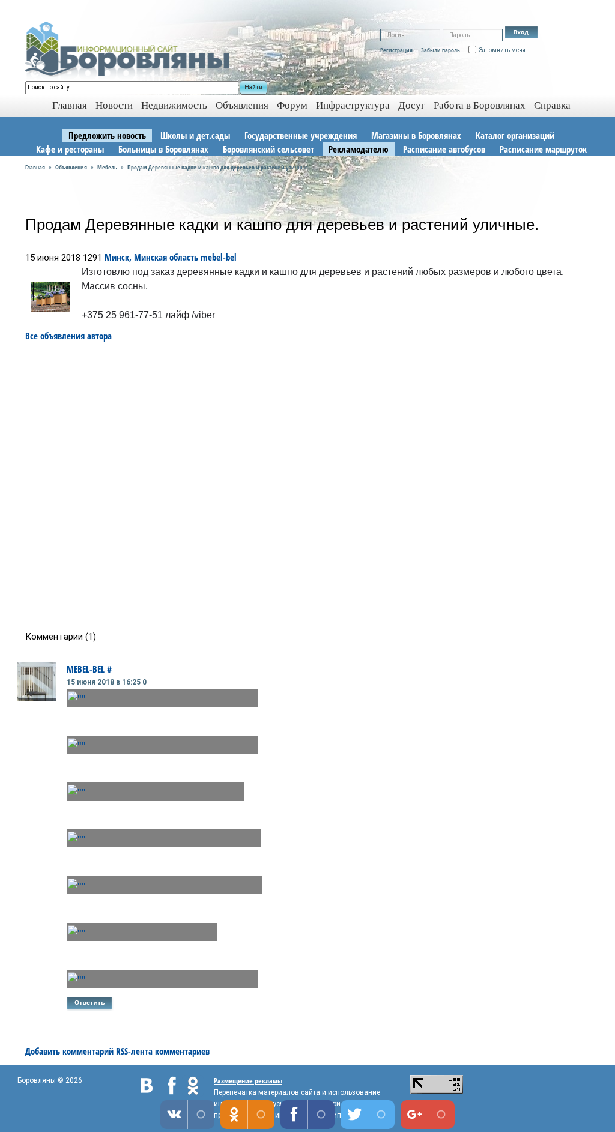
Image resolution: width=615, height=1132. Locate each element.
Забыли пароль (440, 50)
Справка (552, 105)
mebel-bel (219, 257)
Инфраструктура (353, 105)
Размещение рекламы (248, 1081)
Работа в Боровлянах (480, 105)
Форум (292, 105)
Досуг (411, 105)
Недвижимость (174, 105)
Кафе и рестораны (70, 149)
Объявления (242, 105)
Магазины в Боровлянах (416, 135)
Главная (35, 167)
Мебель (107, 167)
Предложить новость (107, 135)
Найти (253, 87)
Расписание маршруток (543, 149)
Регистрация (396, 50)
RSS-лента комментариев (163, 1051)
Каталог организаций (515, 135)
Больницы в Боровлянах (163, 149)
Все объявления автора (68, 336)
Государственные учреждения (300, 135)
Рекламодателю (359, 149)
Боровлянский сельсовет (268, 149)
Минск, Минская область (151, 257)
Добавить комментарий (69, 1051)
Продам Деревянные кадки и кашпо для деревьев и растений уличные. (218, 167)
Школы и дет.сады (195, 135)
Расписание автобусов (444, 149)
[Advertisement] (311, 486)
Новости (114, 105)
